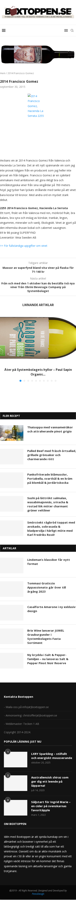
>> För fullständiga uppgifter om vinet (23, 246)
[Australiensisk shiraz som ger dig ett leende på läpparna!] (15, 783)
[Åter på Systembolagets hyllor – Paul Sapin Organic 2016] (38, 338)
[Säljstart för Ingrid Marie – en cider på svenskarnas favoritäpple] (15, 808)
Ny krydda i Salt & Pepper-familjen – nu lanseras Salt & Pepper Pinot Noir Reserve (47, 659)
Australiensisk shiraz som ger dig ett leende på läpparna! (49, 781)
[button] (3, 347)
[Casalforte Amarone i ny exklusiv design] (11, 612)
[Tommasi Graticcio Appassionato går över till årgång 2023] (11, 589)
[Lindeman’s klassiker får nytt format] (11, 565)
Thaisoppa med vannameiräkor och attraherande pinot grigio (50, 429)
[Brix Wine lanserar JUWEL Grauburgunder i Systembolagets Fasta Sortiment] (11, 636)
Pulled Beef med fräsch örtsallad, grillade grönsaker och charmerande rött (51, 455)
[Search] (72, 30)
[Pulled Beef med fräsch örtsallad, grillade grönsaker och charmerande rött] (11, 456)
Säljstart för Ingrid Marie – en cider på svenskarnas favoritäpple (51, 806)
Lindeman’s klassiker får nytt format (48, 562)
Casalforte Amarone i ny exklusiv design (51, 609)
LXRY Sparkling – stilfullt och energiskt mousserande (51, 756)
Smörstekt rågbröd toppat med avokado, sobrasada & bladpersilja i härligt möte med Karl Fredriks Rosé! (51, 528)
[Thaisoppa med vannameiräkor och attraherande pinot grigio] (11, 433)
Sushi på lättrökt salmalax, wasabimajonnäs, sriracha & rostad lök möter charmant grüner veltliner (47, 504)
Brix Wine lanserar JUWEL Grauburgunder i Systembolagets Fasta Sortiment (45, 636)
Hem (2, 73)
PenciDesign (38, 894)
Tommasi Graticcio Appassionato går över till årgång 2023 (46, 587)
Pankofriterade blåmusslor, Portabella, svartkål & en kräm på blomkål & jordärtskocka (49, 478)
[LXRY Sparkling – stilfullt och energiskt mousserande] (15, 759)
